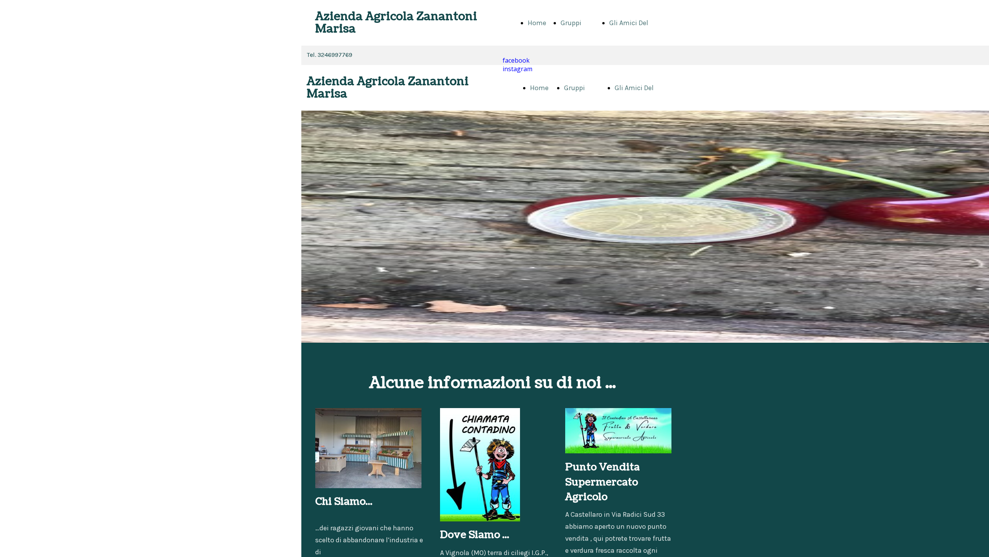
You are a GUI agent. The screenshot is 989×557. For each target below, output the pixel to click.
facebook (516, 60)
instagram (517, 69)
